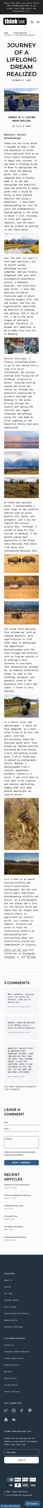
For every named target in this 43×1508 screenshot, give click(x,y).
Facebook (9, 956)
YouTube (31, 956)
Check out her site (16, 949)
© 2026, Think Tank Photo (16, 1492)
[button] (10, 1506)
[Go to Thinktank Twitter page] (6, 1411)
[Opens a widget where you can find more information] (32, 1504)
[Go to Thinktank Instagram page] (13, 1411)
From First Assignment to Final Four (17, 1195)
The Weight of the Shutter (13, 1227)
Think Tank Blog (20, 33)
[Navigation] (38, 22)
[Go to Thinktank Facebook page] (21, 1411)
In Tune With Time (10, 1216)
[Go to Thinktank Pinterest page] (30, 1411)
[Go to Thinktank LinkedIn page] (13, 1419)
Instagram (28, 953)
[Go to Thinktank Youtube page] (6, 1419)
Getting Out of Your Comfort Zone (16, 1185)
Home (6, 33)
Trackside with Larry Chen (13, 1206)
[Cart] (32, 22)
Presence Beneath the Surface (15, 1237)
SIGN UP (21, 1460)
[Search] (26, 22)
